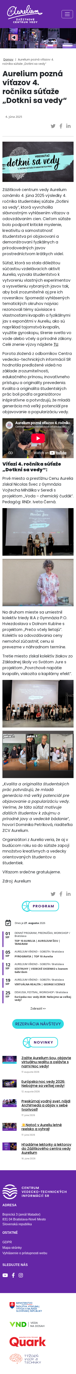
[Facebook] (13, 1275)
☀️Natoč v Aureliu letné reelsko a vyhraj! (41, 1126)
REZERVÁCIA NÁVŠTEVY (38, 1024)
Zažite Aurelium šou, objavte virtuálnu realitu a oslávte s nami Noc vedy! (46, 1062)
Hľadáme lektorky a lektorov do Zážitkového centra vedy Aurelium (46, 1148)
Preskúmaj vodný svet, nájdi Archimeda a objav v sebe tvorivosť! (45, 1105)
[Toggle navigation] (67, 14)
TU (56, 344)
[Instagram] (21, 1275)
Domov (8, 59)
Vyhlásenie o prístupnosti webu (24, 1253)
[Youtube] (5, 1275)
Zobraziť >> (38, 1008)
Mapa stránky (12, 1247)
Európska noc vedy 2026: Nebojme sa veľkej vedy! (43, 1083)
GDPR (7, 1242)
